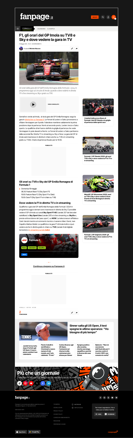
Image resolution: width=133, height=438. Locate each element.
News (24, 248)
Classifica (41, 248)
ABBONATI (94, 17)
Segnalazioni (58, 407)
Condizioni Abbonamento (62, 417)
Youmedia (57, 404)
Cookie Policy (58, 414)
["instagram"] (25, 383)
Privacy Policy (58, 411)
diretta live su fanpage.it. (34, 119)
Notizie (34, 307)
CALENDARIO (41, 29)
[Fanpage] (22, 397)
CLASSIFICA (51, 29)
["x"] (37, 383)
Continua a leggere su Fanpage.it (49, 266)
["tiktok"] (19, 383)
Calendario (32, 248)
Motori (28, 307)
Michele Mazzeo (35, 48)
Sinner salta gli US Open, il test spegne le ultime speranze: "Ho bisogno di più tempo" (89, 329)
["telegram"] (48, 383)
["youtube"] (31, 383)
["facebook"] (42, 383)
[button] (76, 48)
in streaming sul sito (39, 230)
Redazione (57, 421)
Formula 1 (27, 28)
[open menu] (17, 28)
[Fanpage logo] (34, 17)
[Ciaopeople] (113, 432)
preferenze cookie (60, 424)
